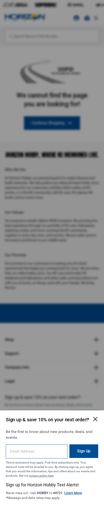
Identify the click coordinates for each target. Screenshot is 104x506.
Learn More (73, 493)
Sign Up (83, 451)
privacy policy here (41, 475)
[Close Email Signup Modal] (95, 419)
